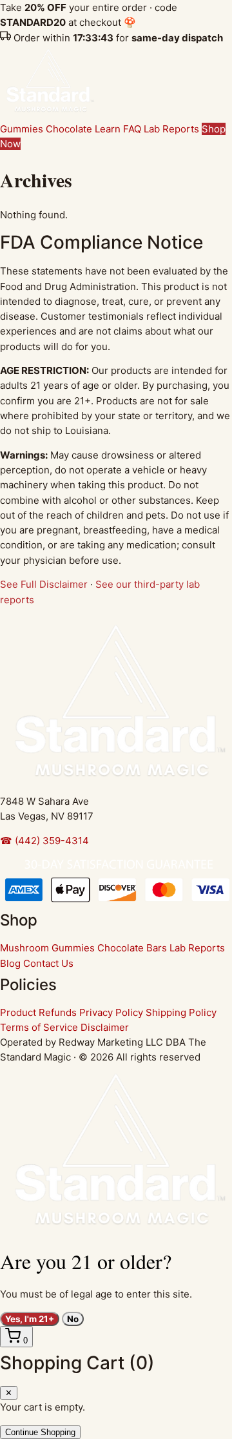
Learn (108, 129)
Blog (10, 963)
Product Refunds (38, 1012)
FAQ (132, 129)
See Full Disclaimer (44, 584)
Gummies (21, 129)
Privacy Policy (111, 1012)
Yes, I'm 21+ (29, 1319)
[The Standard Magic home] (48, 114)
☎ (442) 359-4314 (44, 840)
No (73, 1319)
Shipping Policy (181, 1012)
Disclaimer (105, 1027)
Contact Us (48, 963)
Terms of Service (39, 1027)
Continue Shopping (40, 1432)
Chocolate (69, 129)
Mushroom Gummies (47, 948)
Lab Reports (171, 129)
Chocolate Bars (132, 948)
